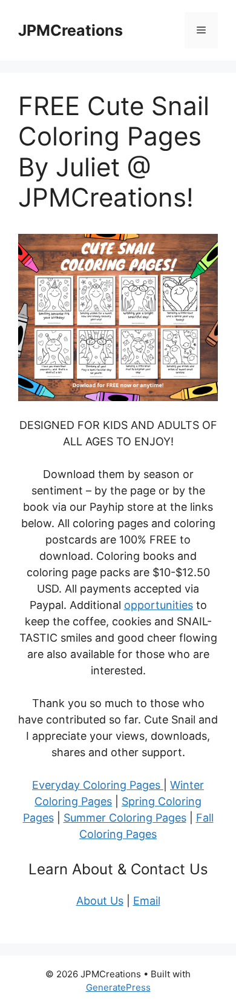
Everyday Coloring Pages (97, 785)
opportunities (158, 605)
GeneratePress (118, 987)
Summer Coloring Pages (125, 817)
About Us (99, 900)
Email (146, 900)
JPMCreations (70, 30)
